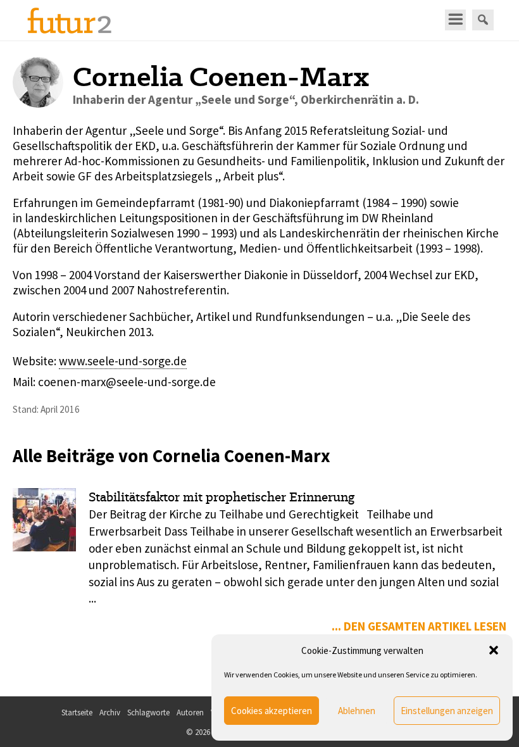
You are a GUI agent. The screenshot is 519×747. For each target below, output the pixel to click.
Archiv (109, 712)
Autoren (190, 712)
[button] (493, 650)
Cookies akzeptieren (271, 711)
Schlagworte (148, 712)
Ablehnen (356, 711)
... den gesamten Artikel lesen (419, 626)
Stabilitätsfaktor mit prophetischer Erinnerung (221, 497)
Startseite (76, 712)
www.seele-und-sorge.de (123, 360)
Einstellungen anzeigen (447, 711)
